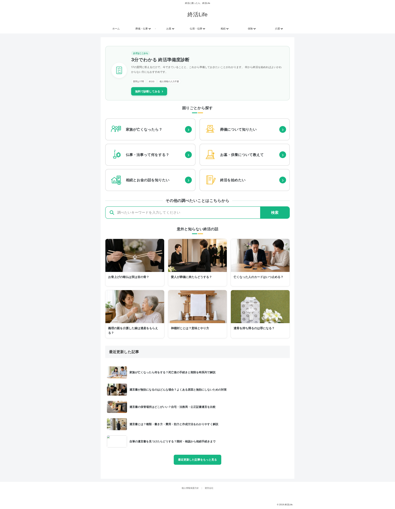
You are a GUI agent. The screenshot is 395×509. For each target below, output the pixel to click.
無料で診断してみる (149, 91)
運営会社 (209, 488)
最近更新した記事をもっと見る (197, 459)
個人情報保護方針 (191, 488)
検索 (275, 212)
